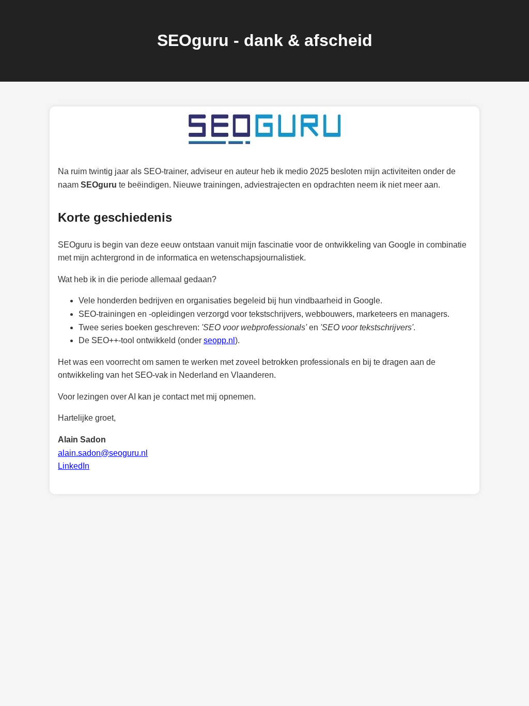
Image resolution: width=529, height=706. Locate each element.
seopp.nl (219, 340)
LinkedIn (73, 466)
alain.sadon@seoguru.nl (103, 453)
